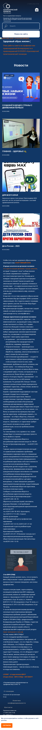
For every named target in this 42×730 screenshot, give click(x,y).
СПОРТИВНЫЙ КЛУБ (23, 263)
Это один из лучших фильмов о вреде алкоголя (20, 268)
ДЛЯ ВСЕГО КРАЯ (10, 195)
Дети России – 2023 (10, 246)
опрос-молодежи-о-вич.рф (13, 632)
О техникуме (9, 691)
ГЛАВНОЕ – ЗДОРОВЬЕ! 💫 (14, 151)
